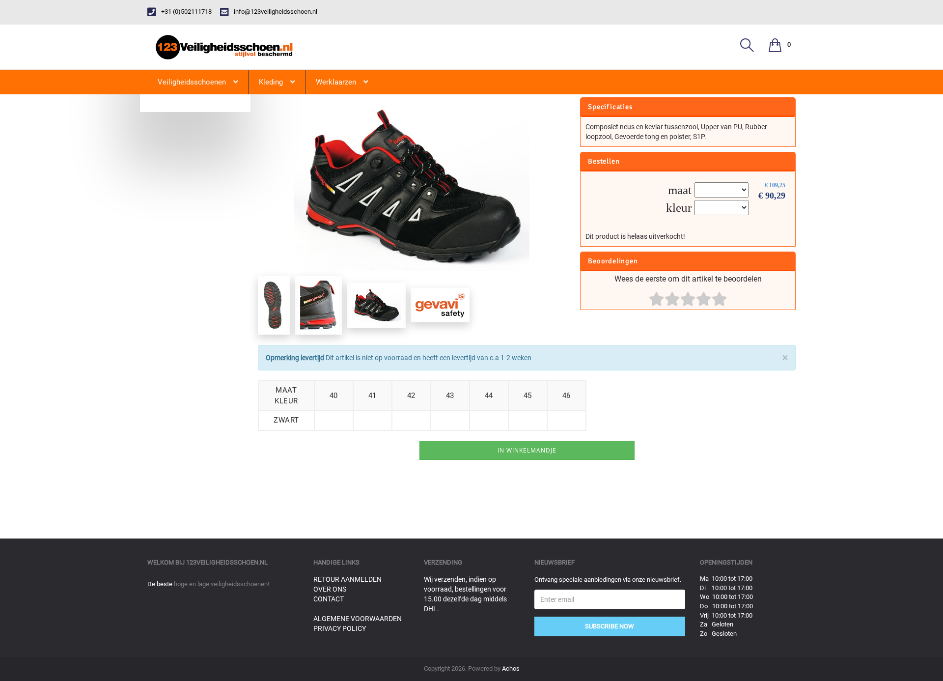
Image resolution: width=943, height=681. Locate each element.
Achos (511, 668)
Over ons (329, 589)
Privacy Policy (339, 628)
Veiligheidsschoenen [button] (192, 82)
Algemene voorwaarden (357, 619)
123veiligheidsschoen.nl (227, 562)
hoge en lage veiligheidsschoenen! (221, 584)
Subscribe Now (609, 626)
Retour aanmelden (347, 579)
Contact (328, 599)
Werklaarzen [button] (336, 82)
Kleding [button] (271, 82)
